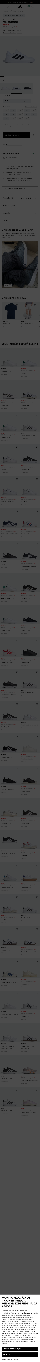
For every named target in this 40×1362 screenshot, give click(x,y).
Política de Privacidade (25, 1333)
